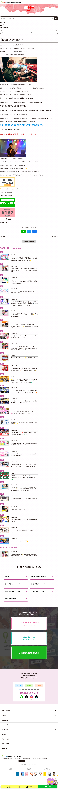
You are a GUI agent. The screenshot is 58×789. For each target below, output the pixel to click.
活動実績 (4, 734)
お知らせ (2, 23)
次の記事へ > (55, 236)
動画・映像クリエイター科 (38, 584)
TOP (3, 706)
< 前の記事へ (3, 236)
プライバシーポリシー (10, 769)
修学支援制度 (23, 764)
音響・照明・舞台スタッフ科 (12, 591)
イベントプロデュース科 (37, 591)
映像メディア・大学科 (11, 598)
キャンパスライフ (5, 27)
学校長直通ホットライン (29, 769)
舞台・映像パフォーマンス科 (12, 584)
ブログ (2, 25)
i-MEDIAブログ (5, 743)
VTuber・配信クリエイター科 (39, 576)
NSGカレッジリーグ (47, 769)
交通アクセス (22, 761)
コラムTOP (4, 748)
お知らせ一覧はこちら (29, 241)
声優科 (7, 576)
